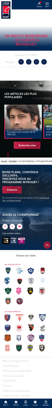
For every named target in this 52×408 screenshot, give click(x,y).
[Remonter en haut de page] (47, 245)
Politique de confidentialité (17, 370)
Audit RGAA (9, 380)
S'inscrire (12, 190)
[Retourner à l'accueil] (6, 10)
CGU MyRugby (10, 366)
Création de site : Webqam (17, 395)
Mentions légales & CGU (16, 360)
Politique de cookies (13, 376)
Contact (7, 385)
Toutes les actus (27, 145)
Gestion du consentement (16, 390)
